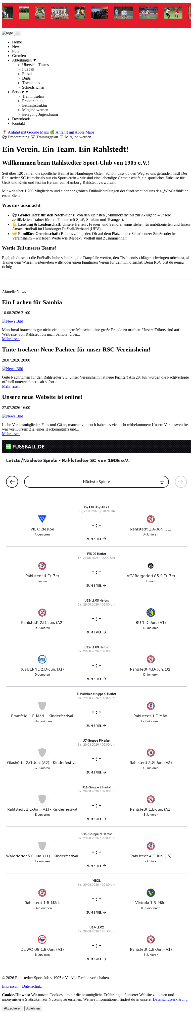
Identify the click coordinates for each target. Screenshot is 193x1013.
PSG (16, 51)
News (16, 46)
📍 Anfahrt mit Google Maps (26, 132)
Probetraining (32, 101)
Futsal (27, 74)
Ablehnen (33, 1008)
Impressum (10, 986)
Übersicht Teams (35, 65)
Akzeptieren (12, 1008)
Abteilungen (24, 60)
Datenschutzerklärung (170, 999)
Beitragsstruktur (34, 105)
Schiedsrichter (33, 87)
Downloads (21, 119)
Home (17, 42)
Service (20, 92)
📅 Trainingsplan (44, 137)
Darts (26, 78)
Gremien (19, 55)
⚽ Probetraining (16, 137)
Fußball (28, 69)
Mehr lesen (11, 339)
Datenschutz (32, 986)
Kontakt (18, 123)
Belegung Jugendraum (40, 114)
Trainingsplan (33, 96)
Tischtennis (31, 83)
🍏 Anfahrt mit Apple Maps (72, 132)
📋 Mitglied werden (75, 137)
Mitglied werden (35, 110)
